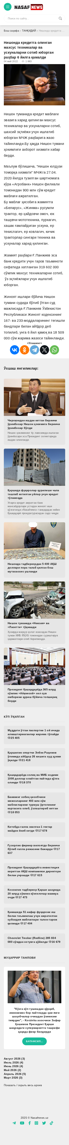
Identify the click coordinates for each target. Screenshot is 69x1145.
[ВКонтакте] (14, 349)
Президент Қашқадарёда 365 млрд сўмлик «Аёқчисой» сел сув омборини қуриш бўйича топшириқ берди (32, 695)
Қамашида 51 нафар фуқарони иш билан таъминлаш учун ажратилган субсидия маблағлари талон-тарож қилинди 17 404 (32, 917)
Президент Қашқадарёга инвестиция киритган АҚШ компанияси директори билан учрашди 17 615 (34, 871)
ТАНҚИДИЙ (29, 30)
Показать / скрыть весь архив (23, 1085)
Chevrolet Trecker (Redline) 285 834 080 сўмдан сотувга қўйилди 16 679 (34, 939)
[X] (44, 349)
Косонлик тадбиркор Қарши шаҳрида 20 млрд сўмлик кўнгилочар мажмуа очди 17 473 (34, 893)
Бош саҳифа (11, 30)
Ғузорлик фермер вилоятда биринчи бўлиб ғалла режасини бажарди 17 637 (34, 849)
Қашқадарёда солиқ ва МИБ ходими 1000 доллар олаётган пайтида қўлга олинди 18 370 (33, 778)
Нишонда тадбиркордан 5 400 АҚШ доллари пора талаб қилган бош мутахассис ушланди (32, 567)
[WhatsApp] (54, 349)
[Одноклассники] (24, 349)
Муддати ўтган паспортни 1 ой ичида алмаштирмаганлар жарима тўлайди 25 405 (34, 734)
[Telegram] (34, 349)
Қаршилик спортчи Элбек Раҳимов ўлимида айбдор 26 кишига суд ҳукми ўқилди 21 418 (34, 756)
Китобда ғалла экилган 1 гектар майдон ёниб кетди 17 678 (30, 828)
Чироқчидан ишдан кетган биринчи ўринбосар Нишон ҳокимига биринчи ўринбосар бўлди (34, 424)
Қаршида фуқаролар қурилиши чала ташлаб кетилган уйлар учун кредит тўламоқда (33, 494)
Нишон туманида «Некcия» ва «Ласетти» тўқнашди (28, 625)
